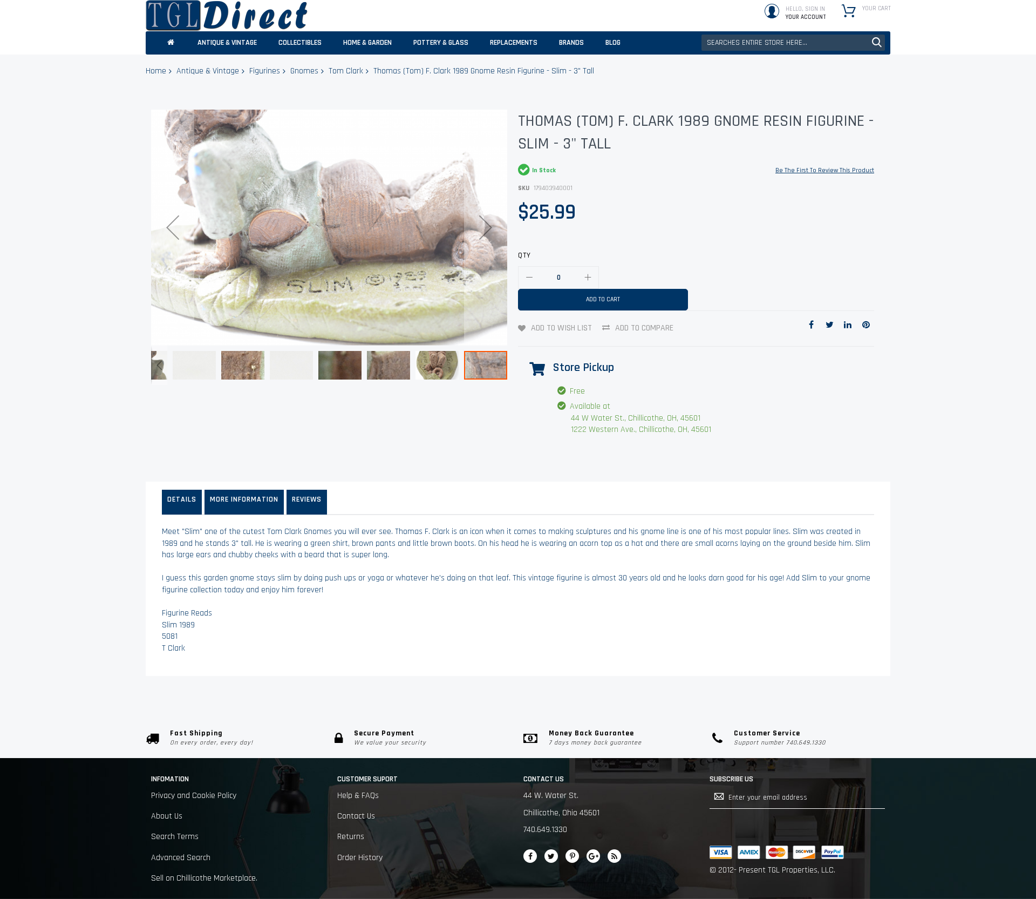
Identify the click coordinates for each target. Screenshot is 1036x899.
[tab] (182, 502)
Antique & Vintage (207, 71)
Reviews (307, 499)
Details (181, 499)
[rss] (614, 856)
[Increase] (587, 277)
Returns (350, 836)
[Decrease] (529, 277)
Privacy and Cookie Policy (193, 795)
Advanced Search (180, 857)
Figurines (264, 71)
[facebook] (530, 856)
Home (156, 71)
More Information (244, 499)
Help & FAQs (358, 795)
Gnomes (304, 71)
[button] (172, 228)
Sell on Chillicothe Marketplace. (204, 878)
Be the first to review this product (824, 170)
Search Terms (175, 836)
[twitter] (551, 856)
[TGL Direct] (227, 15)
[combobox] (793, 43)
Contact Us (356, 816)
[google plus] (593, 856)
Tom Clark (346, 71)
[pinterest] (572, 856)
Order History (360, 857)
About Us (166, 816)
